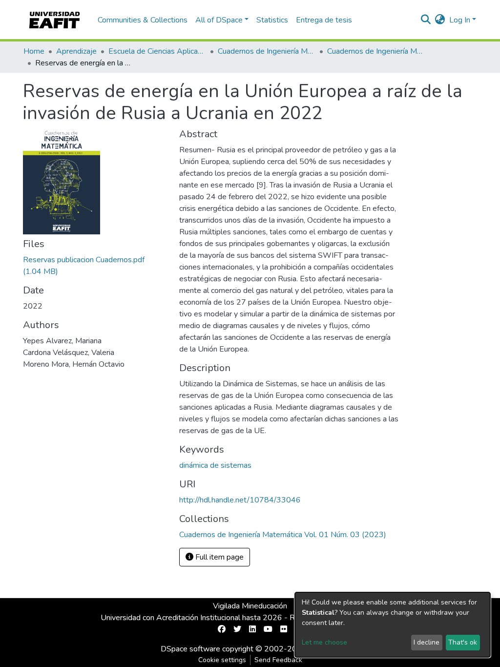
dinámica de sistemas (215, 465)
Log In (459, 20)
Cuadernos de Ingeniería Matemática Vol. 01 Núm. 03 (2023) (376, 51)
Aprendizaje (76, 51)
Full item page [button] (218, 557)
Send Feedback (278, 660)
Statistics (272, 20)
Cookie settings (222, 660)
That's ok (462, 642)
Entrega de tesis (324, 20)
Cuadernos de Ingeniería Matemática (266, 51)
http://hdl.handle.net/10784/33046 (240, 500)
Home (33, 51)
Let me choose (324, 642)
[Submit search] (426, 20)
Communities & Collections (143, 20)
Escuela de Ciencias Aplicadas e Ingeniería (157, 51)
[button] (440, 20)
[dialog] (392, 624)
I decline (426, 642)
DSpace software (190, 649)
